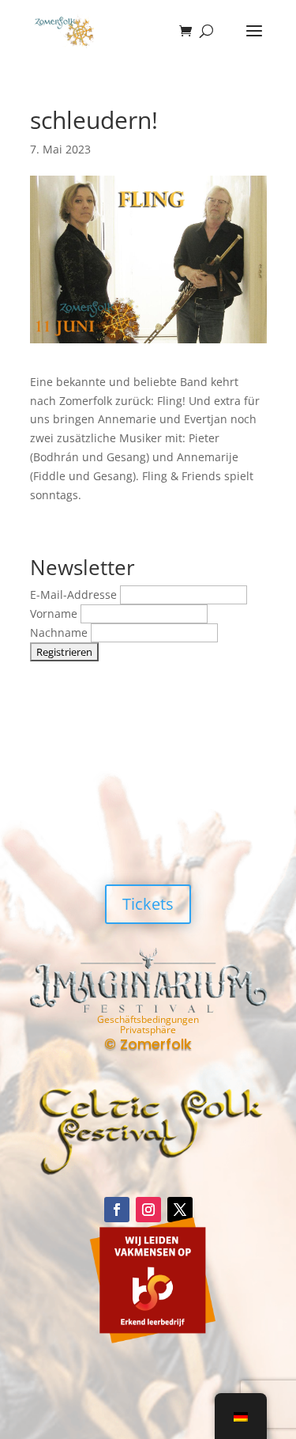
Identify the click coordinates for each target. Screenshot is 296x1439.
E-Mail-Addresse (75, 594)
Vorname (55, 613)
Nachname (60, 632)
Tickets (148, 904)
